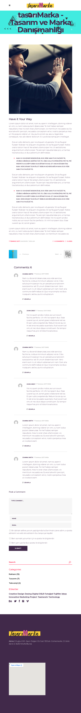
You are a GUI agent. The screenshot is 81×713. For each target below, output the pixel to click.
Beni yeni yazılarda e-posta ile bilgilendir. (29, 543)
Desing (28, 594)
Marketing (24, 597)
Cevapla (27, 299)
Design (21, 594)
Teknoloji (13, 583)
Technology (54, 597)
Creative (13, 594)
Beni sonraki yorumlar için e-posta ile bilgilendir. (33, 539)
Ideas (64, 594)
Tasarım (13, 579)
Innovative (14, 597)
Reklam (32, 241)
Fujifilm (57, 594)
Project (33, 597)
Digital (35, 594)
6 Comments (59, 241)
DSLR (41, 594)
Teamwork (43, 597)
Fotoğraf (49, 594)
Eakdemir (24, 241)
